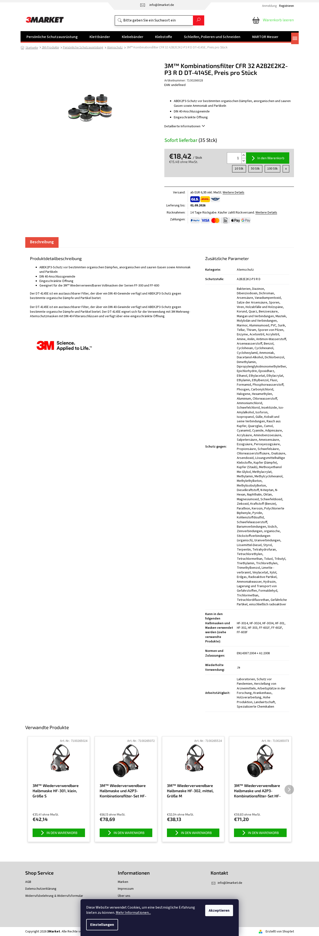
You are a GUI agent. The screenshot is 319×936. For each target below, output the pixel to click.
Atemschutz (245, 269)
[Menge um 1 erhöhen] (243, 155)
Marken (123, 882)
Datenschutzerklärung (40, 889)
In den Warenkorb (270, 158)
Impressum (126, 889)
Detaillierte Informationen (182, 126)
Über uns (124, 896)
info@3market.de (230, 882)
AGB (28, 882)
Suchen (198, 20)
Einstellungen (102, 924)
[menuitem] (52, 37)
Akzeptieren (219, 910)
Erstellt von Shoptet (280, 931)
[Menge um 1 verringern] (243, 160)
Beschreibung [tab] (42, 242)
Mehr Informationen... (133, 912)
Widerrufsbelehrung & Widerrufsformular (54, 896)
